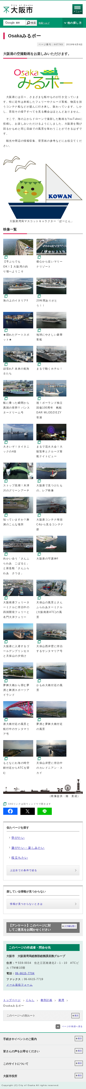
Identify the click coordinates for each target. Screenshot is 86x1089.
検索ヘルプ (44, 23)
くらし (30, 1000)
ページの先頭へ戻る (72, 1026)
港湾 (61, 1000)
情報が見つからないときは (26, 904)
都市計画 (46, 1000)
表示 (76, 1015)
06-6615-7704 (25, 973)
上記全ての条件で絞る (23, 870)
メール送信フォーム (19, 984)
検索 (33, 22)
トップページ (12, 1000)
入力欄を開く (70, 926)
